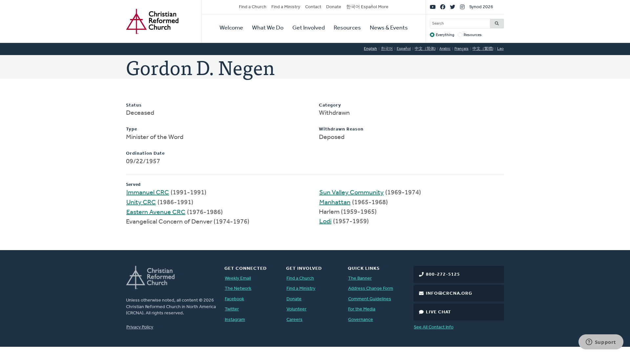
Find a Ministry (285, 7)
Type (131, 129)
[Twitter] (452, 7)
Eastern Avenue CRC (155, 212)
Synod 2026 (481, 7)
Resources (347, 28)
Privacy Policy (139, 327)
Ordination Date (145, 153)
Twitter (232, 309)
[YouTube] (433, 7)
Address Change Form (370, 288)
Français (461, 49)
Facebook (234, 299)
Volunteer (296, 309)
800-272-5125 (443, 274)
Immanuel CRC (147, 192)
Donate (333, 7)
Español (404, 49)
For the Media (361, 309)
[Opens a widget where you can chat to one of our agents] (600, 342)
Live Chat (438, 312)
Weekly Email (238, 278)
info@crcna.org (449, 293)
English (370, 49)
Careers (294, 319)
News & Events (389, 28)
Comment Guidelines (369, 299)
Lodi (325, 221)
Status (134, 105)
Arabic (445, 49)
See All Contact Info (433, 327)
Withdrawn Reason (341, 129)
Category (330, 105)
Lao (500, 49)
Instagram (235, 319)
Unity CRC (141, 202)
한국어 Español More (367, 7)
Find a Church (252, 7)
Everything (445, 35)
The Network (238, 288)
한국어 (387, 49)
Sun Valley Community (351, 192)
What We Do (268, 28)
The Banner (360, 278)
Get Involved (308, 28)
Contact (313, 7)
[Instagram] (462, 7)
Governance (360, 319)
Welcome (231, 28)
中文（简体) (425, 49)
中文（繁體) (482, 49)
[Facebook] (443, 7)
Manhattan (334, 202)
